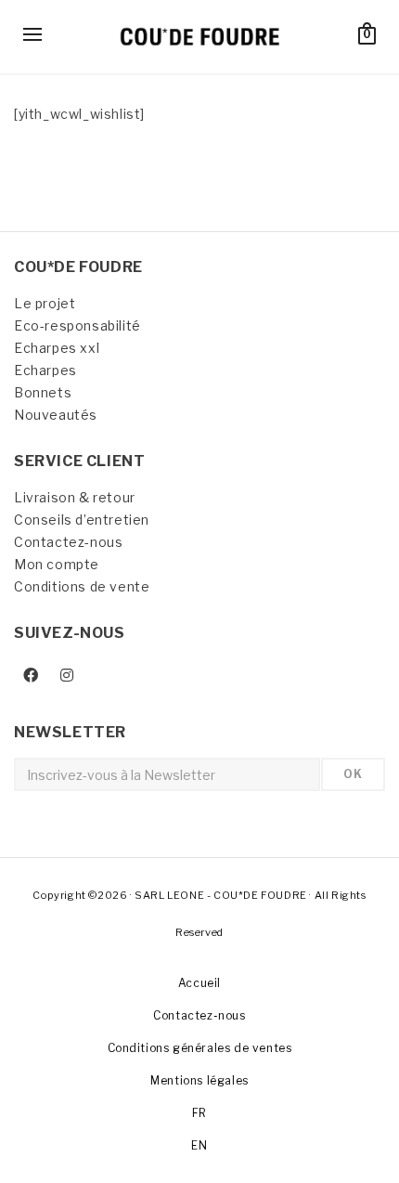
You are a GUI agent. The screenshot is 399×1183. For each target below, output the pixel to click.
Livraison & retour (74, 497)
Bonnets (42, 392)
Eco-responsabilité (77, 325)
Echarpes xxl (56, 348)
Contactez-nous (68, 542)
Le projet (44, 303)
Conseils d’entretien (81, 519)
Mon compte (56, 564)
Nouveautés (55, 414)
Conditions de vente (81, 586)
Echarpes (45, 370)
